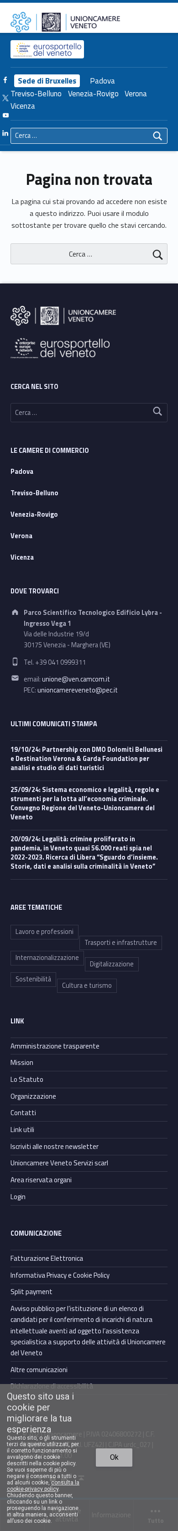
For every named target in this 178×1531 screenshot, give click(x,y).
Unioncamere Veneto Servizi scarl (59, 1163)
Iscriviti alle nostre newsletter (54, 1146)
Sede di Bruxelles (47, 81)
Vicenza (22, 106)
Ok (114, 1457)
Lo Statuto (26, 1079)
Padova (102, 81)
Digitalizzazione (112, 964)
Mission (21, 1062)
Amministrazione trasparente (54, 1046)
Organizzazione (33, 1096)
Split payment (31, 1291)
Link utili (22, 1129)
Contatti (23, 1112)
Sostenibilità (33, 979)
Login (18, 1196)
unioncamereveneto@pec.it (77, 690)
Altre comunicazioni (39, 1369)
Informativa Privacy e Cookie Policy (60, 1275)
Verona (136, 94)
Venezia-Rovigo (93, 94)
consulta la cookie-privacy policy (43, 1485)
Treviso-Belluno (36, 94)
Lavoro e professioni (44, 932)
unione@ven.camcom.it (76, 679)
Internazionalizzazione (47, 958)
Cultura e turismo (87, 985)
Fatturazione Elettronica (46, 1258)
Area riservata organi (41, 1179)
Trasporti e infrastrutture (120, 943)
